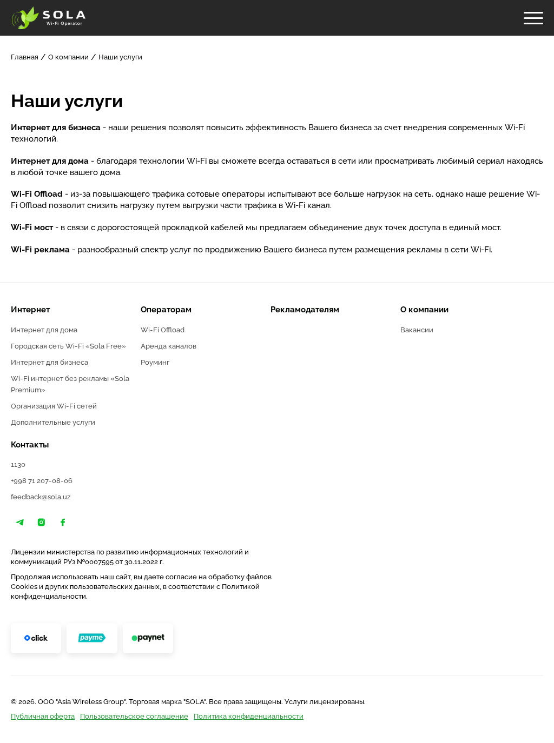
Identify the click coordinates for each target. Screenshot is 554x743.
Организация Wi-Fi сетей (54, 406)
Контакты (30, 444)
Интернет (30, 309)
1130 (18, 464)
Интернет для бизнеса (49, 362)
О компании (424, 309)
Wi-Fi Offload (162, 330)
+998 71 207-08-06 (41, 481)
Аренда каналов (168, 346)
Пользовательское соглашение (134, 716)
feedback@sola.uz (40, 497)
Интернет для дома (44, 330)
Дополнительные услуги (53, 422)
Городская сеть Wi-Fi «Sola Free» (68, 346)
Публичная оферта (43, 716)
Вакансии (416, 330)
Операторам (166, 309)
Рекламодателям (305, 309)
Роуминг (155, 362)
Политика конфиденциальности (249, 716)
